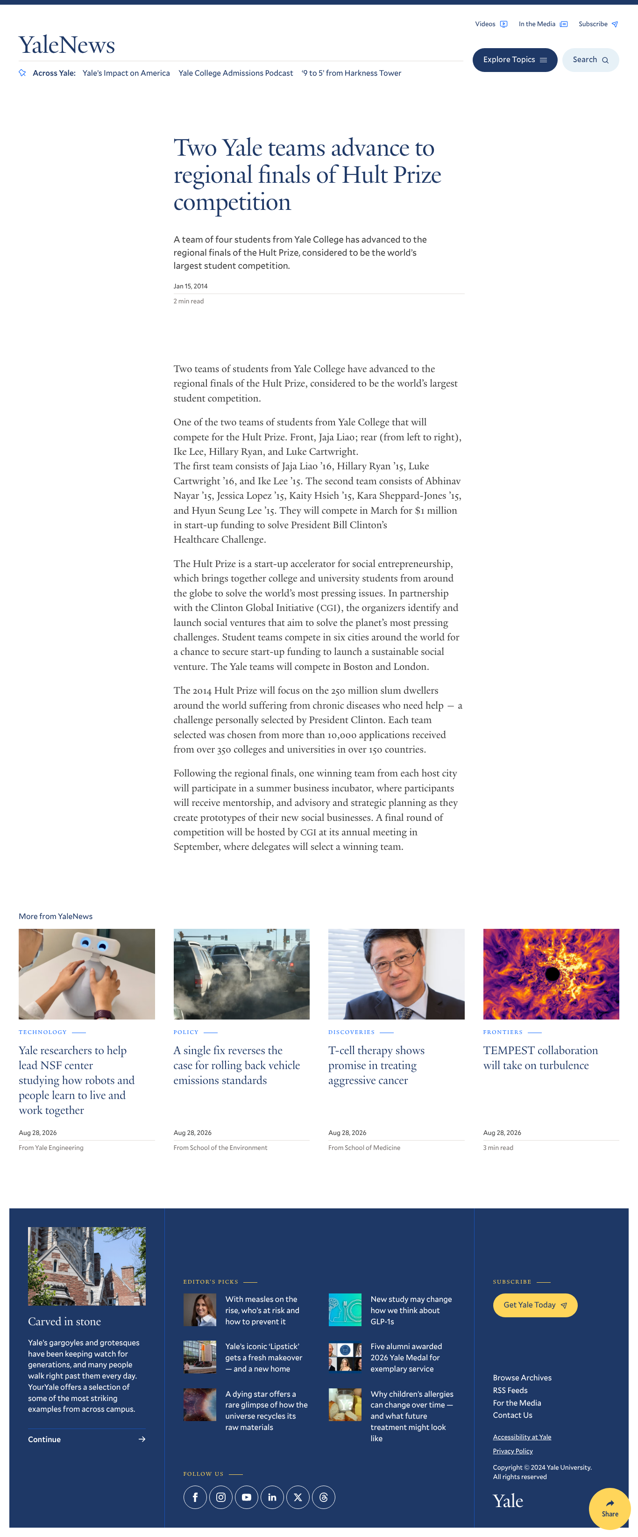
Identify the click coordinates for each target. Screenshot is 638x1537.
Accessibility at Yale (522, 1436)
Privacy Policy (513, 1450)
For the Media (517, 1402)
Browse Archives (522, 1377)
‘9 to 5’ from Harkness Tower (352, 72)
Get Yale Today (530, 1304)
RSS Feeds (510, 1390)
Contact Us (513, 1414)
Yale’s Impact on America (126, 72)
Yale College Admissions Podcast (235, 72)
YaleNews (67, 47)
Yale (508, 1503)
